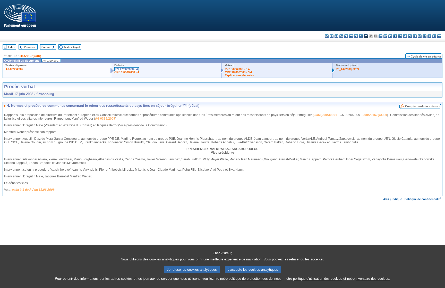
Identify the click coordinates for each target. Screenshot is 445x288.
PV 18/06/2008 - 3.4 (237, 69)
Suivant (45, 47)
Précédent (30, 47)
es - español (331, 36)
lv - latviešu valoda (385, 36)
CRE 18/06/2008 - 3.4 (238, 72)
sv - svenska (439, 36)
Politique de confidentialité (423, 199)
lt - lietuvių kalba (390, 36)
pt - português (415, 36)
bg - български (327, 36)
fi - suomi (434, 36)
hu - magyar (395, 36)
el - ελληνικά (356, 36)
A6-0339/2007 (14, 69)
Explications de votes (239, 75)
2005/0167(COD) (30, 55)
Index (11, 47)
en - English (361, 36)
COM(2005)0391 (325, 115)
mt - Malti (400, 36)
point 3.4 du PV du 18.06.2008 (33, 190)
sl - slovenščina (429, 36)
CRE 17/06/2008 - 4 (126, 72)
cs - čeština (336, 36)
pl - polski (410, 36)
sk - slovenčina (424, 36)
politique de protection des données (255, 279)
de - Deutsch (346, 36)
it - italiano (380, 36)
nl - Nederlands (405, 36)
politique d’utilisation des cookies (317, 279)
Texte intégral (72, 47)
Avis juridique (392, 199)
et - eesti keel (351, 36)
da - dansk (341, 36)
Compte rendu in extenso (422, 106)
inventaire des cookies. (373, 279)
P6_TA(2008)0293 (347, 69)
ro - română (420, 36)
